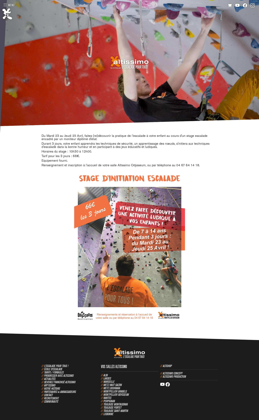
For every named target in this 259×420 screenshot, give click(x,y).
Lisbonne (108, 414)
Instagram (252, 6)
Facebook (245, 6)
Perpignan (109, 401)
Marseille (108, 382)
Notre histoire (52, 388)
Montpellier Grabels (115, 391)
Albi (105, 375)
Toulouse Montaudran (115, 404)
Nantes (107, 398)
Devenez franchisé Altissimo (59, 382)
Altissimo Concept (173, 373)
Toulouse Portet (112, 407)
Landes (107, 378)
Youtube (237, 6)
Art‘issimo (49, 385)
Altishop (167, 366)
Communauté (51, 401)
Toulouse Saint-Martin (115, 411)
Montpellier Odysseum (116, 394)
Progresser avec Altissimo (59, 375)
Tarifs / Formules (54, 372)
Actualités (49, 379)
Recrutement (51, 398)
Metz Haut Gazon (112, 385)
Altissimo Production (174, 376)
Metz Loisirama (111, 388)
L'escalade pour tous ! (56, 366)
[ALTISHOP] (230, 6)
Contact (48, 395)
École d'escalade (53, 369)
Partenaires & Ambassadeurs (60, 392)
